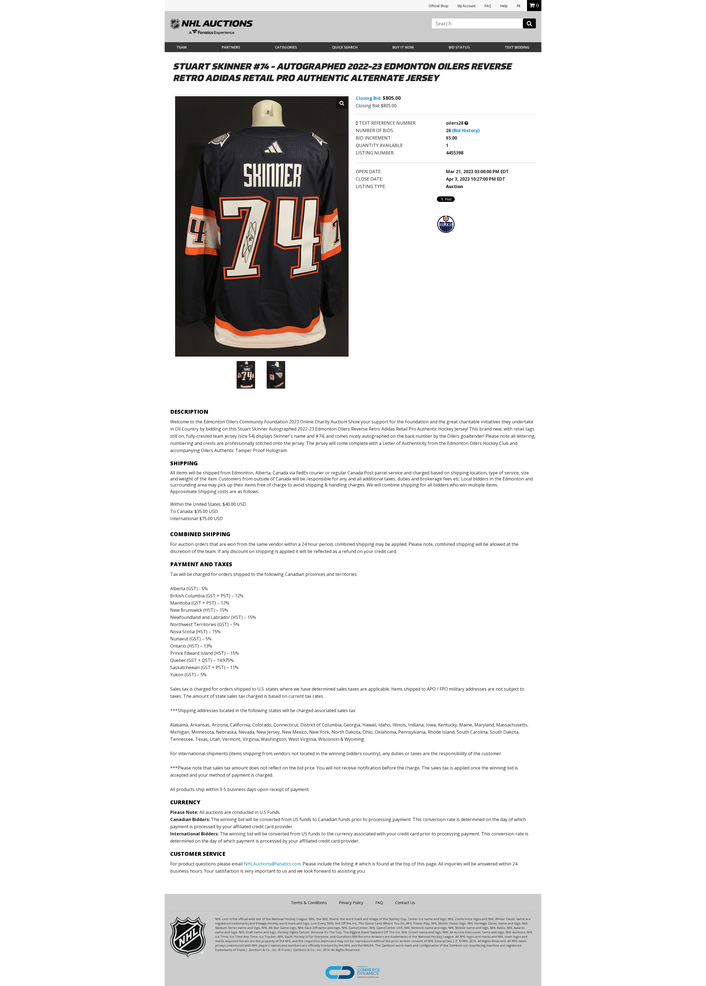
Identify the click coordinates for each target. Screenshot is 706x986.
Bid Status (459, 47)
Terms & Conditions (309, 902)
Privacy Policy (351, 902)
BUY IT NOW (403, 47)
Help (504, 6)
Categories (286, 47)
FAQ (488, 6)
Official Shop (438, 6)
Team (181, 47)
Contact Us (405, 902)
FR (518, 6)
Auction (454, 186)
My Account (466, 6)
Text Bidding (517, 47)
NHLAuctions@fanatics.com (272, 864)
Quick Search (345, 47)
